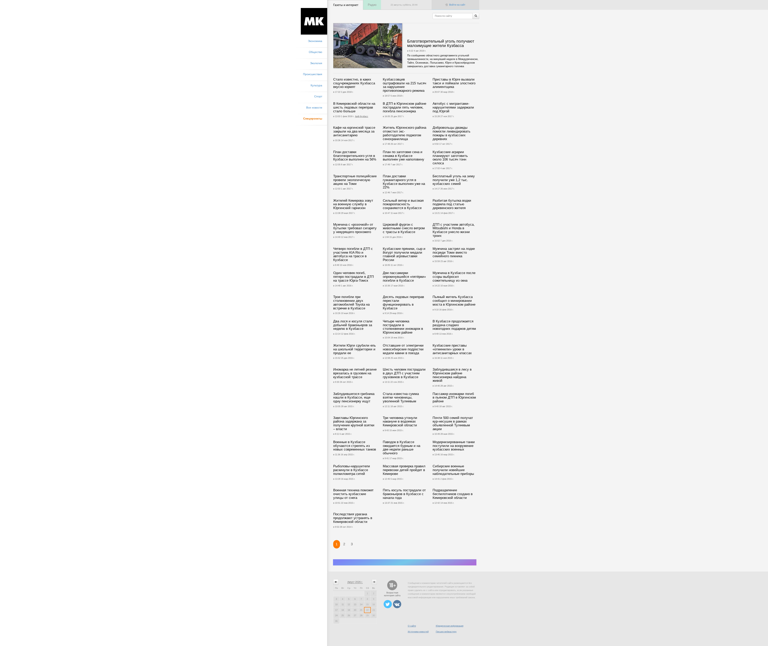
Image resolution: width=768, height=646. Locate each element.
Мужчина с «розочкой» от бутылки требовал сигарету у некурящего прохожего (355, 228)
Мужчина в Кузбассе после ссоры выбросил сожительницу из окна (454, 276)
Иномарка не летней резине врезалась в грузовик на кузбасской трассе (355, 373)
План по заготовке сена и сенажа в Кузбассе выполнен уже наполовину (403, 155)
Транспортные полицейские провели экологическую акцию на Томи (355, 179)
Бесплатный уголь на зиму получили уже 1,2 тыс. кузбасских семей (454, 179)
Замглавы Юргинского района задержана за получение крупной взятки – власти (353, 423)
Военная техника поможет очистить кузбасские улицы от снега (353, 493)
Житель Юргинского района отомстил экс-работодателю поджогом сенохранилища (404, 133)
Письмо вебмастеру (446, 631)
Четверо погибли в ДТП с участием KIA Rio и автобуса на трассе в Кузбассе (353, 254)
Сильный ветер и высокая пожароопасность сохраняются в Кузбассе (403, 204)
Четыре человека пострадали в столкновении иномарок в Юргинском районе (403, 326)
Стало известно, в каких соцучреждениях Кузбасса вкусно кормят (354, 83)
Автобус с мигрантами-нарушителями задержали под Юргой (453, 107)
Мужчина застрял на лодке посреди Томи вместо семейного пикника (454, 252)
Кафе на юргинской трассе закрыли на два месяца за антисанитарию (354, 131)
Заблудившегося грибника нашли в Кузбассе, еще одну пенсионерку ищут (353, 397)
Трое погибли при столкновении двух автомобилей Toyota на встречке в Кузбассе (351, 302)
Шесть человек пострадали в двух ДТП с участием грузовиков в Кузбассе (404, 373)
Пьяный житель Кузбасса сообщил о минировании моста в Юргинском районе (454, 300)
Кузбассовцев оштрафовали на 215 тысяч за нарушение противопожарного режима (404, 85)
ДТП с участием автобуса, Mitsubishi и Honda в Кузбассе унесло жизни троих (454, 230)
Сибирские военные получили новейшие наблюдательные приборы (453, 470)
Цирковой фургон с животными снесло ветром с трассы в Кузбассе (404, 228)
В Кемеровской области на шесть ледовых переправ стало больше (354, 107)
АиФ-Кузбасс (361, 116)
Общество (315, 52)
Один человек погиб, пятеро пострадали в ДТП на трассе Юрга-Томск (353, 276)
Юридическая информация (449, 626)
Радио (372, 4)
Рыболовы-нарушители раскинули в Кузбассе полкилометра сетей (351, 470)
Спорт (318, 96)
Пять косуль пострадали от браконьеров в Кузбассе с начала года (404, 493)
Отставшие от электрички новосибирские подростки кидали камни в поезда (403, 349)
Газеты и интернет (345, 5)
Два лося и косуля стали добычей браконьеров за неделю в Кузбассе (352, 325)
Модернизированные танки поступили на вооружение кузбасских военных (454, 445)
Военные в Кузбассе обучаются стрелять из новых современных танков (354, 445)
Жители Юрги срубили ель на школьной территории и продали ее (354, 349)
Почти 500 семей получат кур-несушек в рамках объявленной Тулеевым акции (453, 423)
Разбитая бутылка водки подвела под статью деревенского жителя (452, 204)
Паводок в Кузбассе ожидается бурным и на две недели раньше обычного (401, 447)
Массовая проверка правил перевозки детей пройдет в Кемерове (404, 470)
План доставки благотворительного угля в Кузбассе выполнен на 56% (354, 155)
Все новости (314, 107)
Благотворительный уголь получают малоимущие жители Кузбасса (440, 43)
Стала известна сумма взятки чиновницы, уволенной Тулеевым (401, 397)
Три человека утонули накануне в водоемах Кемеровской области (400, 421)
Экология (316, 63)
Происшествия (312, 74)
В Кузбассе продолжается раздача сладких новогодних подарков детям (454, 325)
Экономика (315, 41)
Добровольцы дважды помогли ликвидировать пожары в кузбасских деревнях (451, 133)
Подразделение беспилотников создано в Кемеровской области (453, 493)
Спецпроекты (312, 118)
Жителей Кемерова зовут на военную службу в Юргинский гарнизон (353, 204)
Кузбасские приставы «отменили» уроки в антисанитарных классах (452, 349)
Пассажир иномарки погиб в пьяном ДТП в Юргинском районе (454, 397)
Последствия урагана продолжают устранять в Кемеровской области (352, 517)
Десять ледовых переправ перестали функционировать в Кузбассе (403, 302)
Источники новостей (418, 631)
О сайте (412, 626)
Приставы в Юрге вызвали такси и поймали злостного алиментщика (454, 83)
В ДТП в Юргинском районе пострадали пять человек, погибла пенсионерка (404, 107)
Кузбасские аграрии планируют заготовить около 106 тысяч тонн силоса (450, 157)
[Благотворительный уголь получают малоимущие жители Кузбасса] (379, 45)
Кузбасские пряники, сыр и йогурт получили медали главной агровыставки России (404, 254)
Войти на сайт (457, 4)
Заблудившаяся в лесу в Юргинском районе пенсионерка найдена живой (452, 375)
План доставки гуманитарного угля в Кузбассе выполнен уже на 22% (404, 181)
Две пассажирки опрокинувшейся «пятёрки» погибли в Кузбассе (404, 276)
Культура (316, 85)
